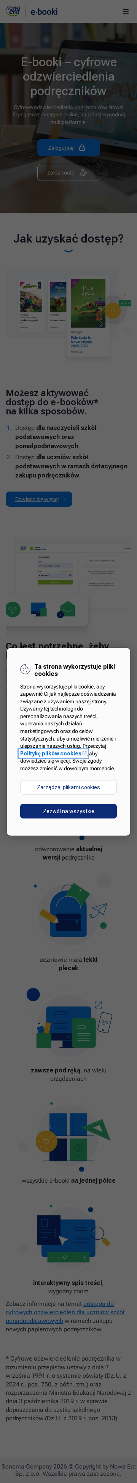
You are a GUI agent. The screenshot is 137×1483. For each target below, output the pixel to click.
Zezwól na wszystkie (68, 811)
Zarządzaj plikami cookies (68, 787)
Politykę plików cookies (53, 753)
